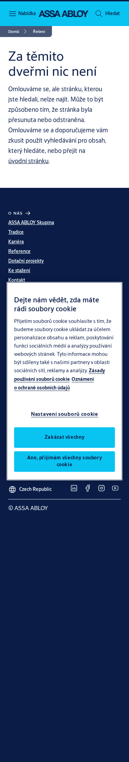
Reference (19, 251)
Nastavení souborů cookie (64, 414)
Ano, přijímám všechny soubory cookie (64, 461)
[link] (18, 31)
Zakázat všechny (65, 437)
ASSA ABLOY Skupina (31, 222)
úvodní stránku (28, 161)
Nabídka (26, 13)
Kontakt (16, 280)
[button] (112, 14)
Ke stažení (19, 270)
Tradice (16, 232)
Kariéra (16, 242)
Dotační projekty (26, 261)
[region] (65, 381)
